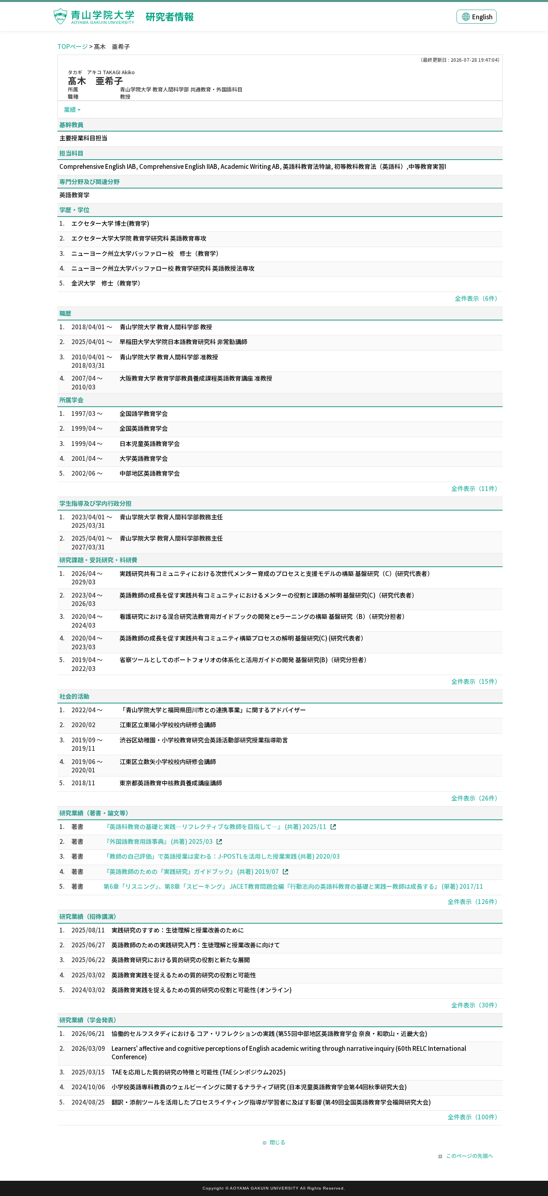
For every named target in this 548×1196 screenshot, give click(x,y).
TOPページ (72, 46)
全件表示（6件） (478, 298)
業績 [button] (70, 109)
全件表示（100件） (474, 1117)
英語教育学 (74, 195)
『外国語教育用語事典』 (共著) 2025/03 (158, 841)
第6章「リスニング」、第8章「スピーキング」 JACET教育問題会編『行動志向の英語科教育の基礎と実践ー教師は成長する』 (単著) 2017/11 (293, 886)
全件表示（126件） (474, 901)
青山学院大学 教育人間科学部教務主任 (171, 517)
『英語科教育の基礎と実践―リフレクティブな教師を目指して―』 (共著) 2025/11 (215, 826)
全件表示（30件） (476, 1005)
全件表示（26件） (476, 798)
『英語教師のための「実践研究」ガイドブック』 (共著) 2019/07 (191, 871)
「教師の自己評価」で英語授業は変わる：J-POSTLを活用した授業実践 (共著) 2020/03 (222, 856)
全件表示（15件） (476, 681)
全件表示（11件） (476, 488)
